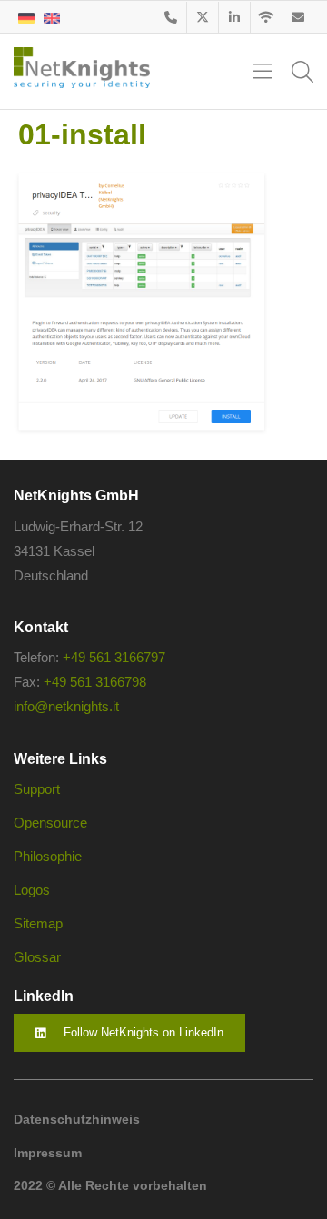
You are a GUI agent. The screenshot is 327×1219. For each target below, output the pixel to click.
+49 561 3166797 (114, 657)
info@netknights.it (66, 706)
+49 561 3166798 (95, 681)
